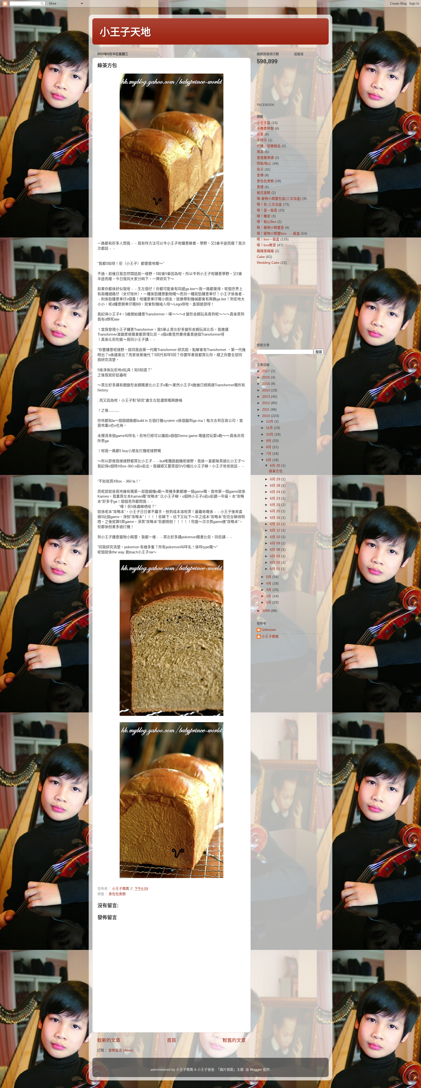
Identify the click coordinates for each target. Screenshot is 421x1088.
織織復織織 (265, 251)
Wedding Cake (268, 263)
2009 (266, 611)
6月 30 (275, 465)
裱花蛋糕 (263, 193)
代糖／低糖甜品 (269, 146)
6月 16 (275, 518)
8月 (269, 447)
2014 (266, 390)
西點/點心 (264, 163)
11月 (270, 428)
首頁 (171, 1040)
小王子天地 (125, 32)
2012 (266, 403)
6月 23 (275, 498)
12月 (270, 421)
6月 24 (275, 492)
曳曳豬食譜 (265, 158)
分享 (260, 134)
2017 (266, 371)
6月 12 (275, 530)
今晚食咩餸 (265, 128)
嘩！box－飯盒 (268, 239)
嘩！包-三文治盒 (269, 204)
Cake (261, 257)
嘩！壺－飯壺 (267, 210)
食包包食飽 (117, 894)
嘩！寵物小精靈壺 (270, 227)
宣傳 (260, 175)
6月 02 (275, 562)
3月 (269, 590)
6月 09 (275, 543)
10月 (270, 434)
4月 (269, 583)
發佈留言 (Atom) (121, 1050)
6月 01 (275, 569)
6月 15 (275, 524)
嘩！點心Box (266, 222)
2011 (266, 409)
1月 (269, 602)
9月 (269, 441)
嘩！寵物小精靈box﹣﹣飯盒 (278, 233)
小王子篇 (263, 123)
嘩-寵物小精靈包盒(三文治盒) (279, 198)
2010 (266, 416)
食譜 (260, 187)
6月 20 (275, 511)
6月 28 (275, 485)
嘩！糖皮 (263, 216)
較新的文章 (108, 1040)
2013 (266, 396)
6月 (269, 460)
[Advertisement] (287, 303)
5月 (269, 577)
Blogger (256, 1069)
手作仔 (262, 140)
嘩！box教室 (266, 245)
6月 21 (275, 505)
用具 (260, 152)
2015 (266, 384)
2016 (266, 377)
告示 (260, 169)
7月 (269, 453)
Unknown (269, 630)
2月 (269, 596)
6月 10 (275, 537)
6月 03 (275, 556)
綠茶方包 (276, 471)
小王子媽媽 (270, 636)
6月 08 (275, 549)
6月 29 (275, 479)
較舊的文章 (234, 1040)
